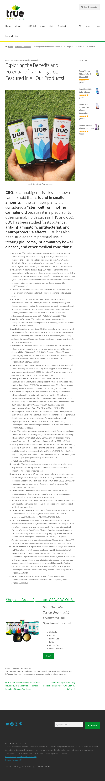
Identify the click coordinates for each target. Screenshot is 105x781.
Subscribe (92, 725)
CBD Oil (44, 671)
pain (48, 674)
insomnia (21, 674)
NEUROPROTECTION (37, 674)
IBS (70, 671)
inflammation (11, 674)
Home (8, 26)
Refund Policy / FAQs (13, 760)
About (18, 26)
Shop (42, 26)
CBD (38, 671)
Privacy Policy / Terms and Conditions (20, 756)
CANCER (20, 671)
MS (27, 674)
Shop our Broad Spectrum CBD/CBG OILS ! (40, 599)
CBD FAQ (32, 26)
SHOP (48, 656)
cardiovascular (30, 671)
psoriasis (54, 674)
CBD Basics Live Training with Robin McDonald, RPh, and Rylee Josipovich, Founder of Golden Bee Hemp (22, 685)
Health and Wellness (60, 671)
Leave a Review (11, 36)
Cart (51, 26)
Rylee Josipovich (33, 60)
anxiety (13, 671)
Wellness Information (23, 46)
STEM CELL (63, 674)
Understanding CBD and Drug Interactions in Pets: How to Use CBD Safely (59, 685)
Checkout (62, 26)
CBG (49, 671)
